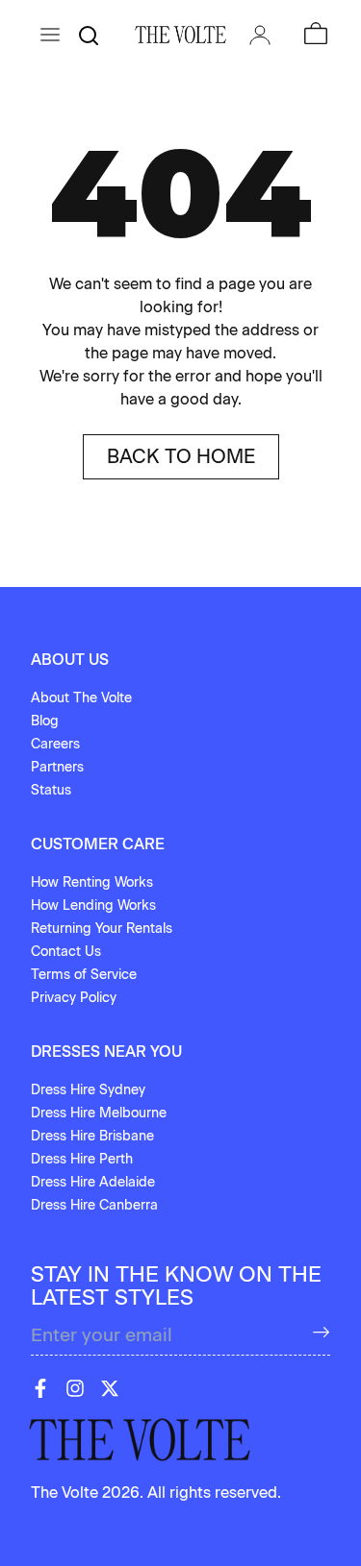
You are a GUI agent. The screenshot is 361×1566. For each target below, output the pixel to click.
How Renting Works (92, 882)
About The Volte (81, 698)
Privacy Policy (73, 998)
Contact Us (66, 951)
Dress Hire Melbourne (99, 1113)
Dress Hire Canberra (94, 1205)
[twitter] (109, 1388)
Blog (45, 721)
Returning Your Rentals (101, 928)
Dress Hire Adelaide (93, 1182)
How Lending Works (93, 905)
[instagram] (75, 1388)
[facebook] (40, 1388)
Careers (55, 744)
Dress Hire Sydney (88, 1090)
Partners (57, 767)
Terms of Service (84, 975)
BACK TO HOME (181, 456)
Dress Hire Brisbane (92, 1136)
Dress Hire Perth (82, 1159)
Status (51, 790)
